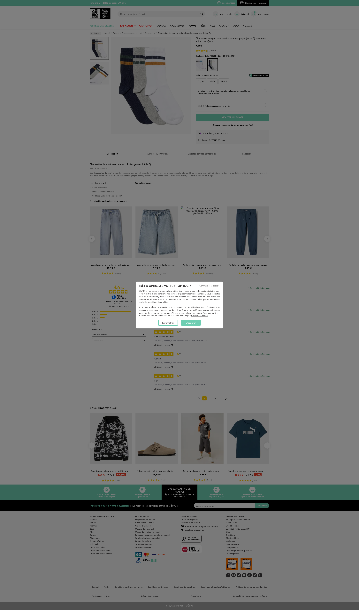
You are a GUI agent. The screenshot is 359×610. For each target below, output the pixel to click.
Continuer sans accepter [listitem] (209, 285)
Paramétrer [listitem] (168, 322)
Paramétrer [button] (181, 310)
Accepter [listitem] (191, 322)
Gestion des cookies (199, 315)
